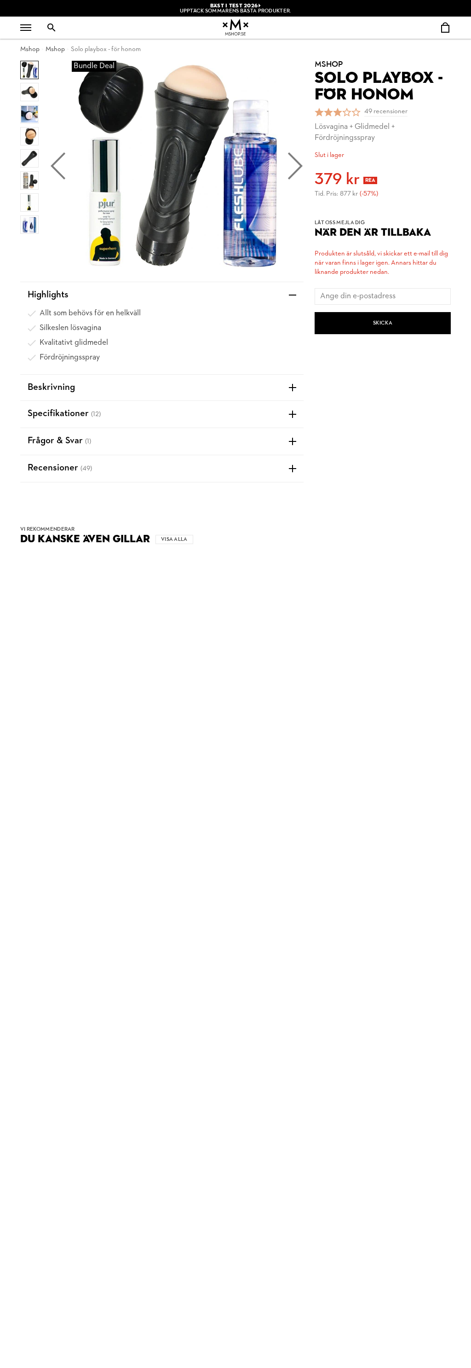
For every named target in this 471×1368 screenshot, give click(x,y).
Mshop (30, 49)
